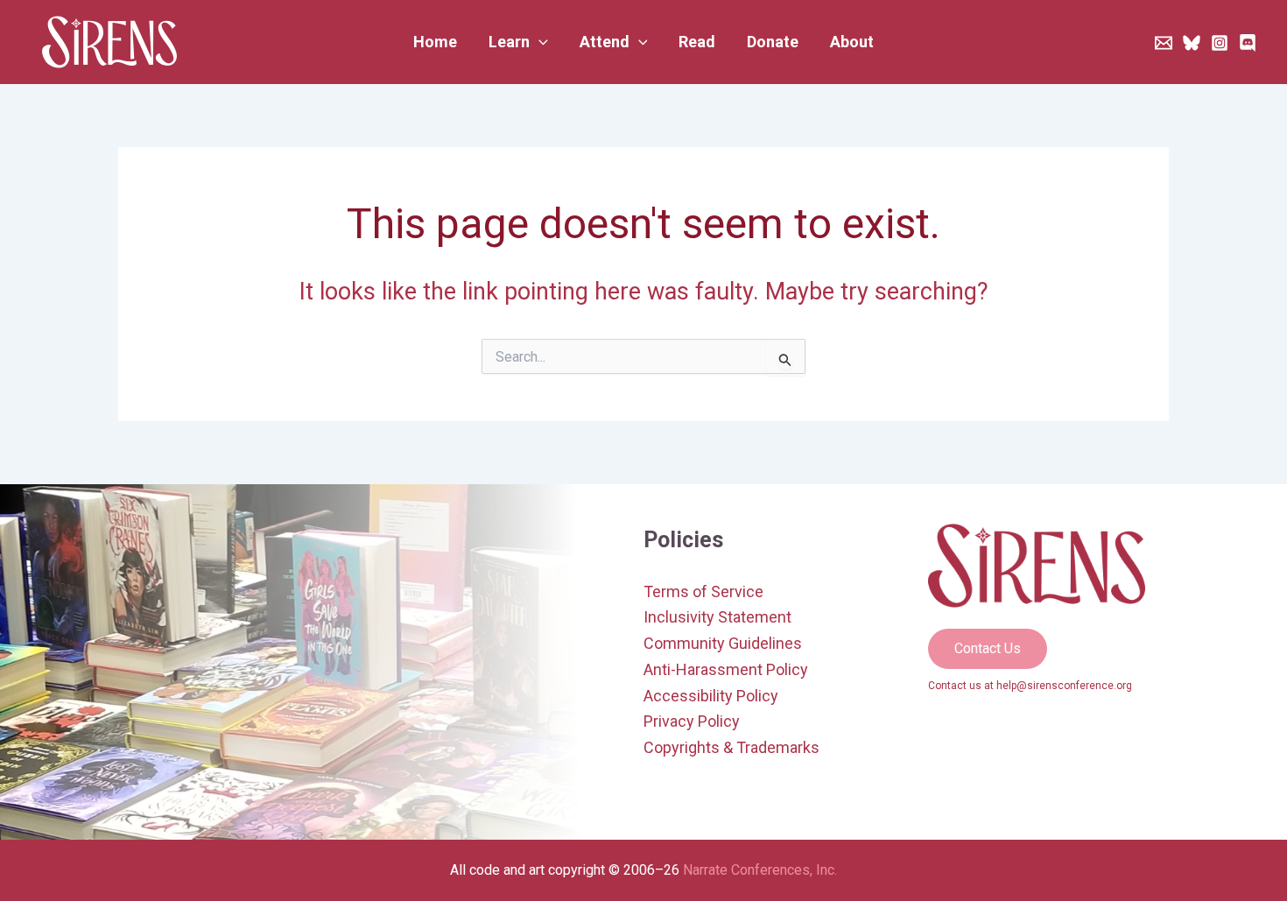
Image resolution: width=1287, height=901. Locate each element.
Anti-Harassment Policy (726, 669)
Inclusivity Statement (717, 617)
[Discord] (1247, 43)
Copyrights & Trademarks (731, 747)
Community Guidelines (723, 643)
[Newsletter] (1163, 43)
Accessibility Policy (711, 695)
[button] (518, 42)
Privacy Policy (692, 721)
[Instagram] (1219, 43)
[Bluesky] (1191, 43)
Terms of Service (703, 591)
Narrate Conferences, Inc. (760, 870)
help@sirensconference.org (1064, 685)
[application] (539, 42)
